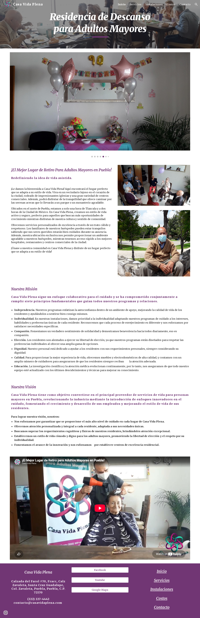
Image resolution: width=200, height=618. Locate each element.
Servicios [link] (135, 4)
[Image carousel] (100, 104)
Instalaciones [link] (154, 4)
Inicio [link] (122, 4)
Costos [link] (171, 4)
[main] (100, 24)
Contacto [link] (185, 4)
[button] (196, 4)
